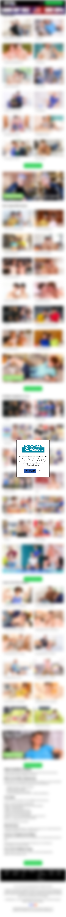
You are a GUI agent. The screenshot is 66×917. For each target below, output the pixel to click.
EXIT (40, 471)
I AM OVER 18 (30, 471)
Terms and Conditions (33, 465)
